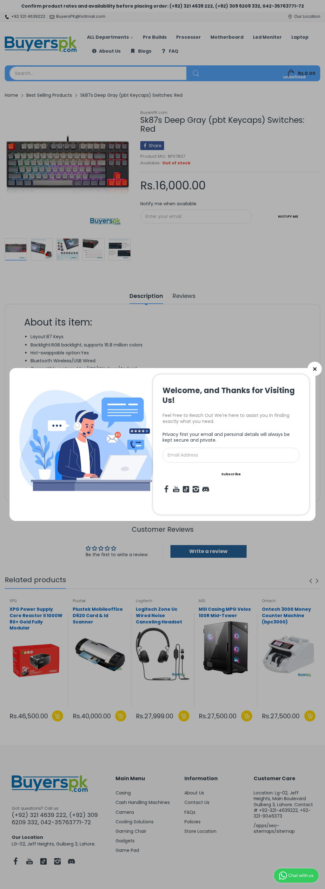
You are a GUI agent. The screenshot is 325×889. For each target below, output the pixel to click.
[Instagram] (196, 489)
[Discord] (205, 489)
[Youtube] (176, 489)
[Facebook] (166, 489)
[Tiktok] (186, 489)
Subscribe (231, 474)
